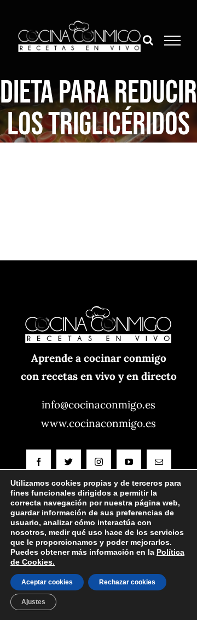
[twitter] (68, 462)
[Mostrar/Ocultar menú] (173, 40)
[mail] (159, 462)
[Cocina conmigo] (98, 299)
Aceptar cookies (47, 582)
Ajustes (33, 602)
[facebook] (38, 462)
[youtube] (129, 462)
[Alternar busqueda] (148, 40)
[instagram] (98, 462)
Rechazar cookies (127, 582)
